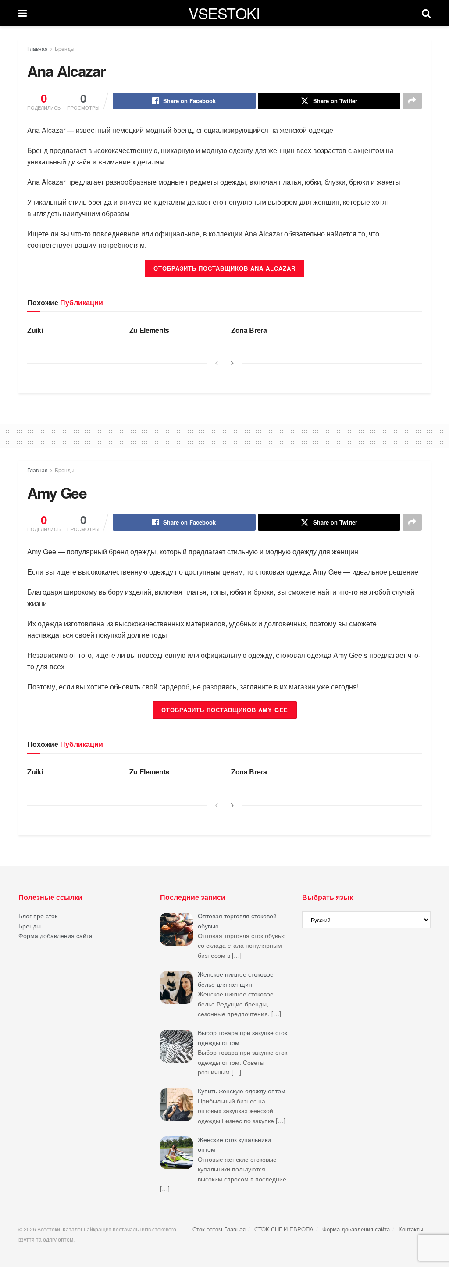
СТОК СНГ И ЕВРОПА (284, 1229)
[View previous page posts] (216, 363)
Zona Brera (249, 330)
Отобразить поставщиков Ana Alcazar (224, 268)
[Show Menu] (22, 13)
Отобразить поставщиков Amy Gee (224, 710)
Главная (37, 48)
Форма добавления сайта (55, 935)
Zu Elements (149, 330)
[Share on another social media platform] (412, 101)
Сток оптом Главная (219, 1229)
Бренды (65, 48)
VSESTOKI (224, 13)
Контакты (411, 1229)
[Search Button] (426, 13)
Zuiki (35, 330)
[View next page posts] (232, 363)
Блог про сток (37, 915)
